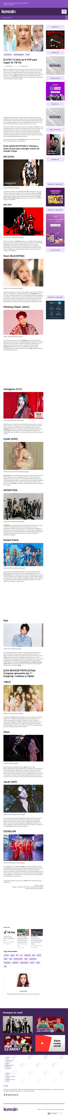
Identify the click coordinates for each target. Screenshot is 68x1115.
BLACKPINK (34, 293)
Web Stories (8, 1068)
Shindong (15, 962)
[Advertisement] (23, 99)
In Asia (7, 1063)
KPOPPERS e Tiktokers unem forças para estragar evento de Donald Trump (21, 148)
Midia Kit (8, 1078)
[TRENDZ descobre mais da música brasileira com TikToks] (18, 1024)
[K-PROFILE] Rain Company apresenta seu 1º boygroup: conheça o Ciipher (19, 673)
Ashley (10, 198)
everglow (27, 955)
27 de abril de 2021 (24, 66)
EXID (33, 955)
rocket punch (18, 959)
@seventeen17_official (9, 528)
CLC (21, 955)
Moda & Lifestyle (10, 1065)
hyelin (39, 955)
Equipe (7, 1074)
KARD (5, 959)
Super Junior (24, 962)
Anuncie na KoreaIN (10, 1076)
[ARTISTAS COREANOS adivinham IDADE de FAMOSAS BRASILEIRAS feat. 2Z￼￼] (18, 1043)
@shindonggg (26, 342)
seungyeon (32, 959)
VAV (5, 966)
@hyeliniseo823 (23, 477)
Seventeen (7, 962)
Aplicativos (7, 54)
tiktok (32, 962)
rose (26, 959)
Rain (10, 959)
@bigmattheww (22, 191)
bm (17, 955)
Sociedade (8, 1066)
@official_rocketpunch (29, 578)
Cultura (7, 1058)
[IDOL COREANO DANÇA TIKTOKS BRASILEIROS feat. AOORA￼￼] (50, 1024)
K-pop (27, 54)
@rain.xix (12, 662)
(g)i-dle (6, 955)
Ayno (29, 823)
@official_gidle (33, 241)
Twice (38, 962)
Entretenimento (19, 54)
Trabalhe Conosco (10, 1079)
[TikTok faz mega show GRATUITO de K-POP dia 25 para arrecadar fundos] (23, 932)
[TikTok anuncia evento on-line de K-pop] (9, 932)
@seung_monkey (31, 425)
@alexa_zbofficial (7, 768)
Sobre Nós (8, 1073)
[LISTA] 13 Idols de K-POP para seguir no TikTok (20, 61)
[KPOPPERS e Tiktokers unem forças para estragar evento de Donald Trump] (37, 932)
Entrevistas (8, 1062)
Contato (7, 1081)
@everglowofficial (7, 868)
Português (53, 1113)
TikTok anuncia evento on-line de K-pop (9, 938)
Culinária (8, 1057)
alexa (12, 955)
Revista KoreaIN (9, 11)
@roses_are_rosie (37, 301)
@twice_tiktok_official (19, 718)
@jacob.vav (6, 821)
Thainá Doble (8, 66)
